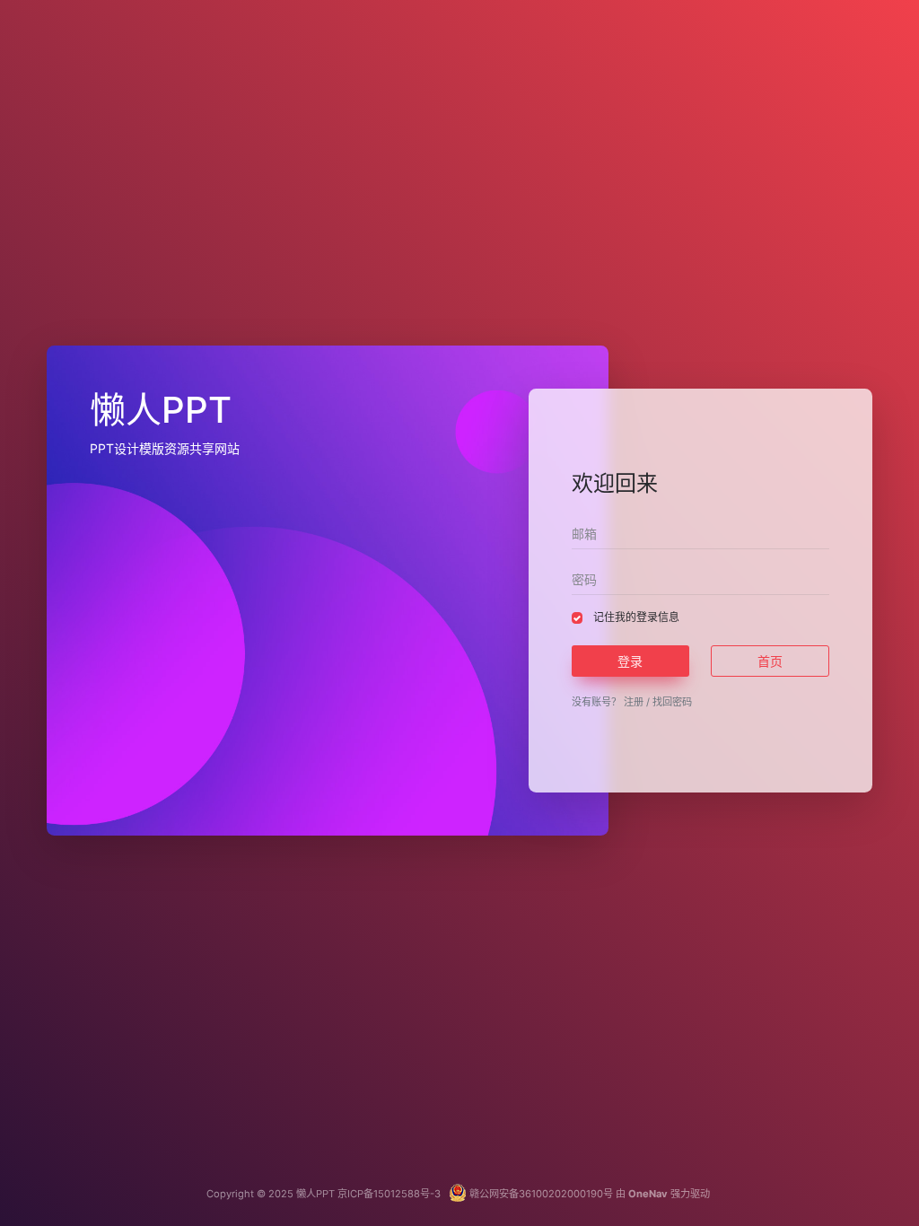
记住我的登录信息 (636, 617)
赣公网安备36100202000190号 (540, 1193)
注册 (633, 702)
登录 (630, 661)
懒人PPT (315, 1193)
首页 (770, 661)
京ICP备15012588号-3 (390, 1193)
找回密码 (672, 702)
